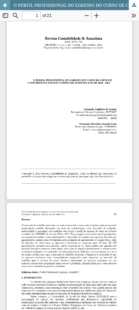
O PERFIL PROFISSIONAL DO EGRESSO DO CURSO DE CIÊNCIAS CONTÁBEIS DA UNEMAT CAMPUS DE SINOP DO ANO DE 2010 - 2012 (76, 5)
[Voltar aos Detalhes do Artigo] (5, 5)
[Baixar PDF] (134, 5)
